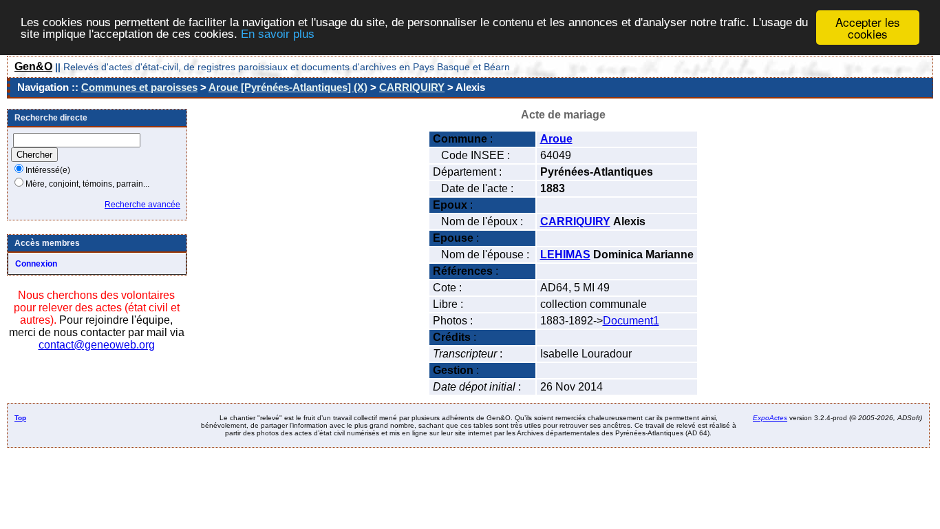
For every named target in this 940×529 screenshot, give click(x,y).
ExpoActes (770, 418)
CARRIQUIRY (412, 87)
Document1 (631, 320)
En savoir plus (277, 34)
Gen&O (33, 66)
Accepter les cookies (867, 27)
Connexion (36, 264)
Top (20, 418)
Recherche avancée (142, 204)
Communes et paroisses (139, 87)
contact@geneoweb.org (97, 345)
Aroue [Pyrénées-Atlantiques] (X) (288, 87)
